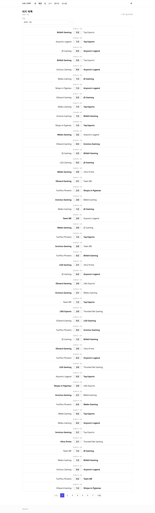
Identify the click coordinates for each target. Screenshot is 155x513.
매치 (40, 3)
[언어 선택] (131, 3)
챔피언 (56, 3)
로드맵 (64, 3)
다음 (99, 495)
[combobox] (47, 22)
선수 (50, 3)
